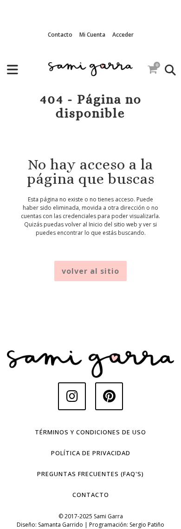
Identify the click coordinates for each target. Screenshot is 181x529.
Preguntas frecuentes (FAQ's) (90, 474)
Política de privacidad (90, 453)
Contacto (60, 35)
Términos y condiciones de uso (90, 432)
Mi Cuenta (92, 35)
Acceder (123, 35)
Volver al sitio (90, 271)
